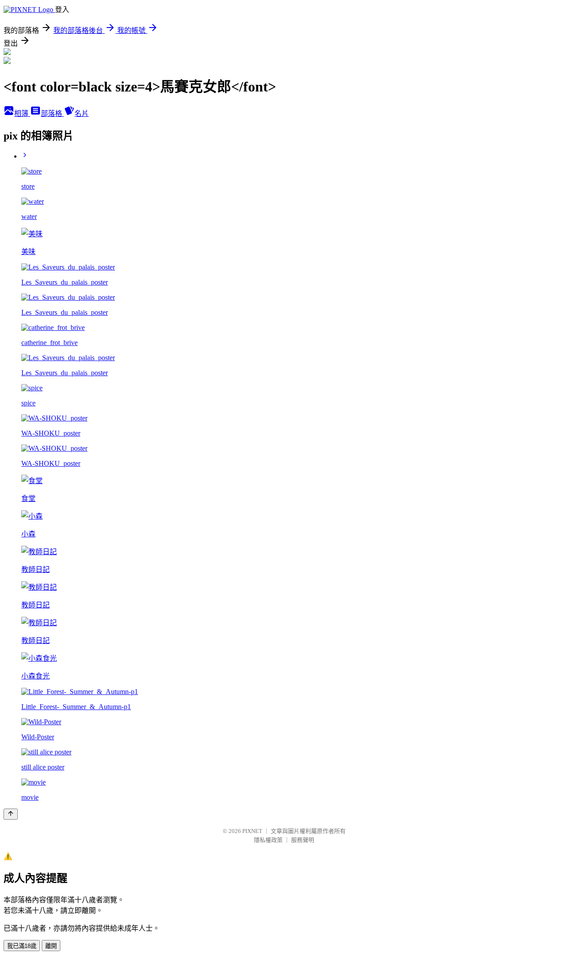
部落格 (52, 113)
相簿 (22, 113)
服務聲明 (302, 840)
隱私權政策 (268, 840)
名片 (82, 113)
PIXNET (252, 831)
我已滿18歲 (21, 946)
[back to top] (11, 814)
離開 (51, 946)
